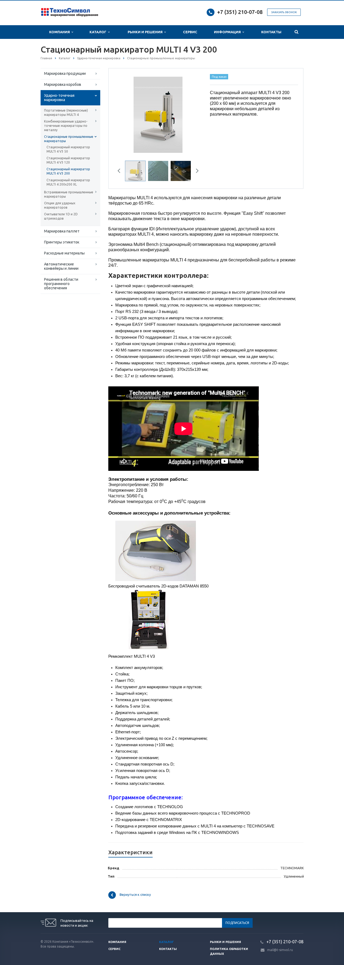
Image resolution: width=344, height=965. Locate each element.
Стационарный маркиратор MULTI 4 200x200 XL (68, 182)
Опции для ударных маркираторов (59, 205)
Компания (60, 32)
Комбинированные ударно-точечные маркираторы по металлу (65, 126)
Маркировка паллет (62, 231)
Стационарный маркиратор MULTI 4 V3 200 (68, 171)
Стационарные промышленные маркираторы (68, 139)
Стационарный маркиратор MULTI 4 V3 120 (68, 160)
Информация (228, 32)
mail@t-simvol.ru (280, 950)
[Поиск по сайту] (296, 32)
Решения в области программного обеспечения (61, 283)
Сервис (190, 32)
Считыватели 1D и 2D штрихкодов (61, 216)
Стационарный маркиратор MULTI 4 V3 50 (68, 149)
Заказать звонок (284, 12)
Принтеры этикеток (61, 242)
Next (192, 114)
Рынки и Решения (146, 32)
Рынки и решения (225, 942)
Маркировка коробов (62, 84)
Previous (124, 114)
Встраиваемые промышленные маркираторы (68, 194)
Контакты (271, 32)
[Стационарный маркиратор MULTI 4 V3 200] (158, 114)
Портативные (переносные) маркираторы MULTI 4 (66, 112)
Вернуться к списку (135, 895)
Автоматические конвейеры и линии (61, 266)
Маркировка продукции (65, 73)
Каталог (98, 32)
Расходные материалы (64, 253)
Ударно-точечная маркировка (59, 97)
